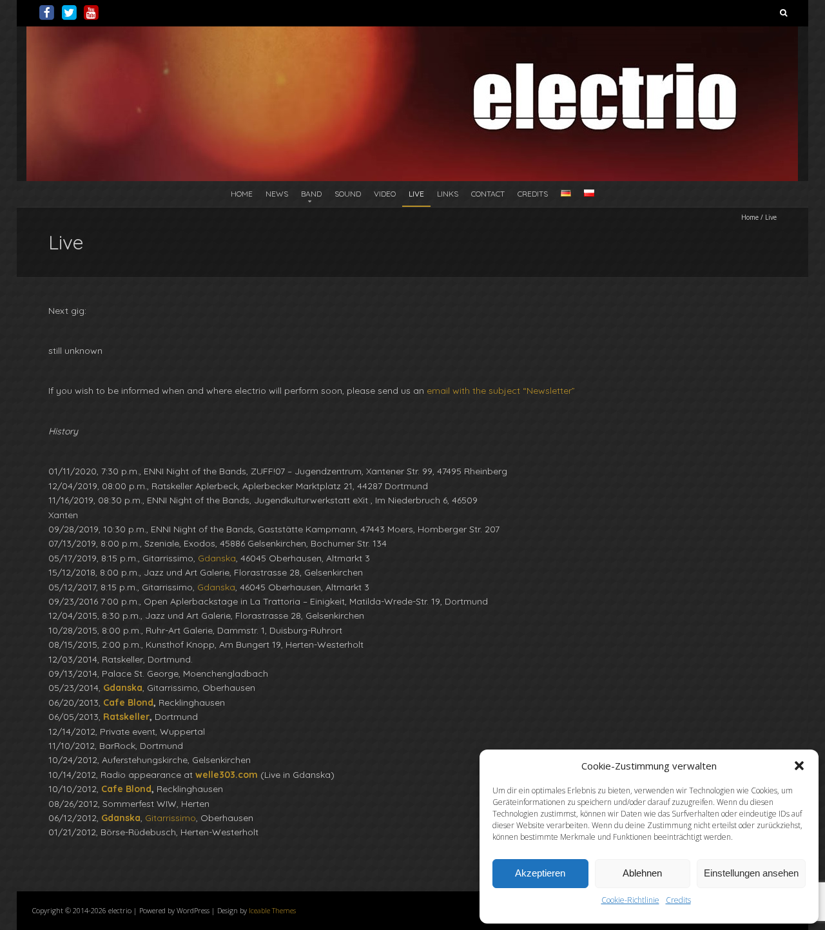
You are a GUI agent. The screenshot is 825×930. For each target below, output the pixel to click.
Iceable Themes (272, 910)
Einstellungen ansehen (751, 872)
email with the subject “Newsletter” (501, 390)
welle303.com (226, 774)
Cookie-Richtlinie (630, 900)
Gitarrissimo (170, 818)
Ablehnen (642, 872)
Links (447, 194)
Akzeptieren (540, 872)
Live (416, 194)
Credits (678, 900)
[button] (799, 765)
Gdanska (217, 558)
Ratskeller (126, 716)
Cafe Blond (128, 702)
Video (385, 194)
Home (242, 194)
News (277, 194)
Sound (348, 194)
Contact (488, 194)
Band (311, 194)
